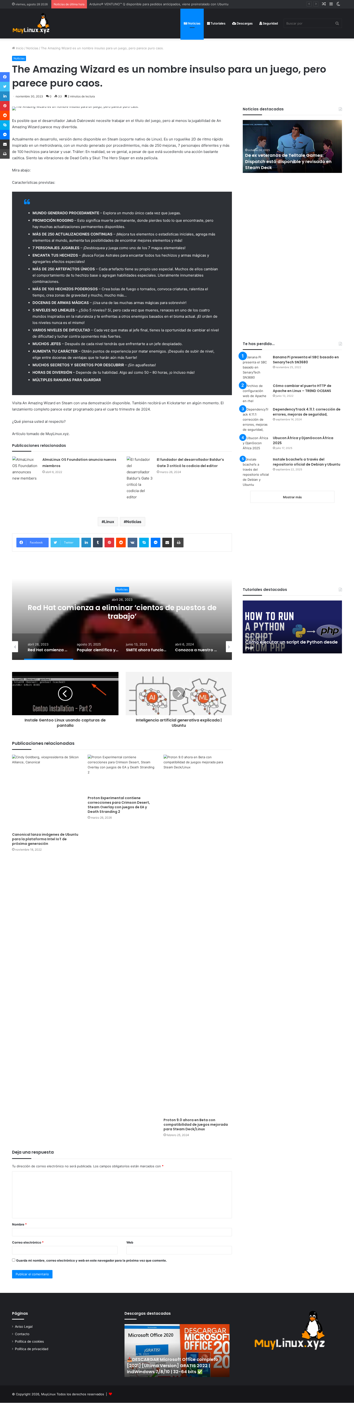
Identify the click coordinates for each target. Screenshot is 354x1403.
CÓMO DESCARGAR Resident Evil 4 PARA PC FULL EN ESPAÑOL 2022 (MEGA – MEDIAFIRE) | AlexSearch (175, 1365)
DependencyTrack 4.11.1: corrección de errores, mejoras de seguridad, (307, 412)
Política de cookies (29, 1341)
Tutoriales (217, 23)
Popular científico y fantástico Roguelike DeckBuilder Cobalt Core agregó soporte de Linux (122, 611)
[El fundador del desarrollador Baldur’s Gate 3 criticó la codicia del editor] (140, 478)
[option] (122, 612)
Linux (109, 521)
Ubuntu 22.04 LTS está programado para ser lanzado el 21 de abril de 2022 (290, 164)
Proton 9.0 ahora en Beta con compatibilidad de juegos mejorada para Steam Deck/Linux (196, 1124)
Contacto (22, 1334)
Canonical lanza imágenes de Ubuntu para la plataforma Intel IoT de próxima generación (45, 839)
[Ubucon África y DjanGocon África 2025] (256, 445)
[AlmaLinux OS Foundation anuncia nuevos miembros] (25, 468)
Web (129, 1242)
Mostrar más (292, 497)
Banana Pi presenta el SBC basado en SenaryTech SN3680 (306, 360)
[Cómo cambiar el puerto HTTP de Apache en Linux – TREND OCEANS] (256, 393)
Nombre (19, 1224)
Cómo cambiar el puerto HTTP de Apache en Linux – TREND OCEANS (302, 388)
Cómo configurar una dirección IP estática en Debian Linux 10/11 (282, 645)
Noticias (193, 23)
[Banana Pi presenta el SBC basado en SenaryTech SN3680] (256, 367)
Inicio (19, 48)
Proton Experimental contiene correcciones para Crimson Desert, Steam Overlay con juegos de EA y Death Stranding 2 (119, 805)
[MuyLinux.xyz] (31, 23)
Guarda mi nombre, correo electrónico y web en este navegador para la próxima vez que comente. (91, 1260)
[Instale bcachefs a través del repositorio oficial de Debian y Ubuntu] (256, 472)
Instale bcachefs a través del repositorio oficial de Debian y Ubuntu (306, 462)
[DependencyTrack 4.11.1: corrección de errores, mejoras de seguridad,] (256, 419)
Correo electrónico (28, 1242)
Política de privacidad (31, 1349)
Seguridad (270, 23)
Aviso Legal (24, 1326)
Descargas (244, 23)
